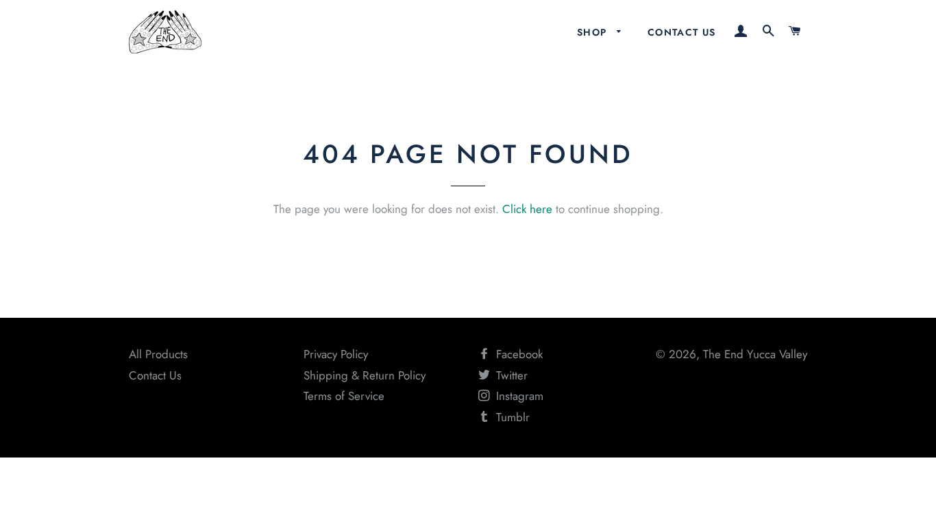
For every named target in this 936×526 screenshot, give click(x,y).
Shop (594, 32)
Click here (527, 209)
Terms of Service (344, 396)
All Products (158, 354)
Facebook (518, 354)
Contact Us (682, 32)
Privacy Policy (336, 354)
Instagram (518, 396)
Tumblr (511, 417)
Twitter (510, 375)
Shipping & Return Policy (365, 375)
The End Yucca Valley (755, 354)
